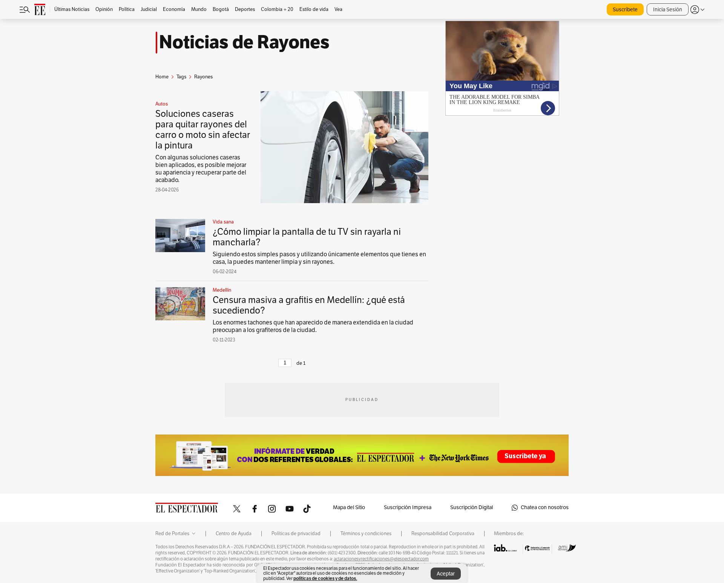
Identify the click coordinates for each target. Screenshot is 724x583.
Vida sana (223, 222)
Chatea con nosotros (545, 507)
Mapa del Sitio (349, 507)
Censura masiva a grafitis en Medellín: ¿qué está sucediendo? (309, 305)
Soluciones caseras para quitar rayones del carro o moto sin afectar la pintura (202, 129)
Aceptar (446, 574)
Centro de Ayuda (234, 533)
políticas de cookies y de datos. (325, 578)
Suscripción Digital (471, 507)
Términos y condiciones (366, 533)
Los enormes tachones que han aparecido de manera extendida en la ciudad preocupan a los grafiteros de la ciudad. (313, 326)
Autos (161, 104)
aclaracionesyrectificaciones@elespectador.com (381, 559)
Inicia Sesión (667, 9)
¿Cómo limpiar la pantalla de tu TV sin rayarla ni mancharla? (307, 237)
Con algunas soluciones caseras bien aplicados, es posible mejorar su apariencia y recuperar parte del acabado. (200, 169)
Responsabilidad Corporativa (442, 533)
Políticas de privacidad (296, 533)
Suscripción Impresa (407, 507)
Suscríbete (625, 9)
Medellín (222, 290)
